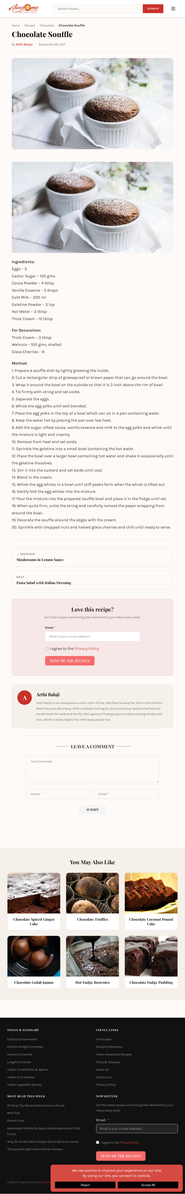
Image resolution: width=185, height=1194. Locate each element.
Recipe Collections (109, 1047)
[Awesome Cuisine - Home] (27, 8)
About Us (102, 1069)
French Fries (15, 1121)
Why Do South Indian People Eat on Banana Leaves (43, 1142)
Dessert (30, 25)
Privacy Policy (86, 648)
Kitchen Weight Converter (25, 1047)
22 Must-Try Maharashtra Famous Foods (36, 1105)
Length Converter (19, 1062)
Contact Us (104, 1077)
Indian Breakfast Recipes (114, 1054)
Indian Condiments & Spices (27, 1069)
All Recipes (103, 1039)
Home (16, 25)
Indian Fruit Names (20, 1077)
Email (49, 628)
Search (153, 8)
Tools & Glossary (108, 1062)
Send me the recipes (70, 660)
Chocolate (47, 25)
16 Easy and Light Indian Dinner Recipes (35, 1149)
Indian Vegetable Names (24, 1085)
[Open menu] (173, 8)
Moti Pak (13, 1113)
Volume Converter (19, 1054)
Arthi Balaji (24, 44)
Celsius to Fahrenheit (22, 1039)
